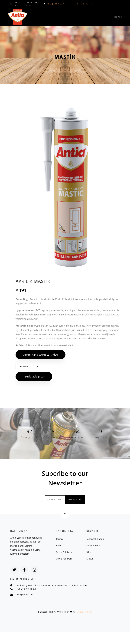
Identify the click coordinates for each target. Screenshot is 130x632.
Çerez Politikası (64, 552)
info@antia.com (55, 4)
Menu (117, 17)
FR (91, 4)
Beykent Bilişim (84, 611)
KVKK (59, 545)
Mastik (89, 558)
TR (78, 4)
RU (87, 4)
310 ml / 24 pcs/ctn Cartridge (40, 354)
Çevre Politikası (64, 558)
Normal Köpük (94, 545)
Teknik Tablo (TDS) (34, 376)
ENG (82, 4)
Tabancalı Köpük (95, 538)
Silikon (89, 552)
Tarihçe (60, 538)
